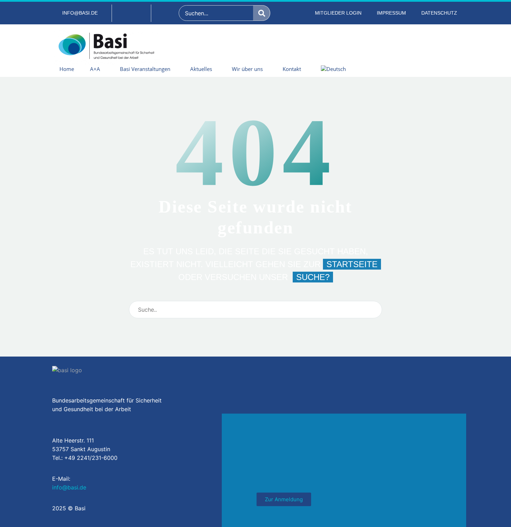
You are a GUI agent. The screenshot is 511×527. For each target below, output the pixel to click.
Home (66, 68)
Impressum (391, 13)
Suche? (313, 277)
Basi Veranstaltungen (145, 68)
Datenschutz (439, 13)
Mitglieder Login (338, 13)
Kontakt (292, 68)
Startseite (352, 264)
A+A (95, 68)
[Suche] (261, 13)
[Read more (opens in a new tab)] (75, 13)
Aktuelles (201, 68)
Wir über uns (247, 68)
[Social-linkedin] (131, 13)
